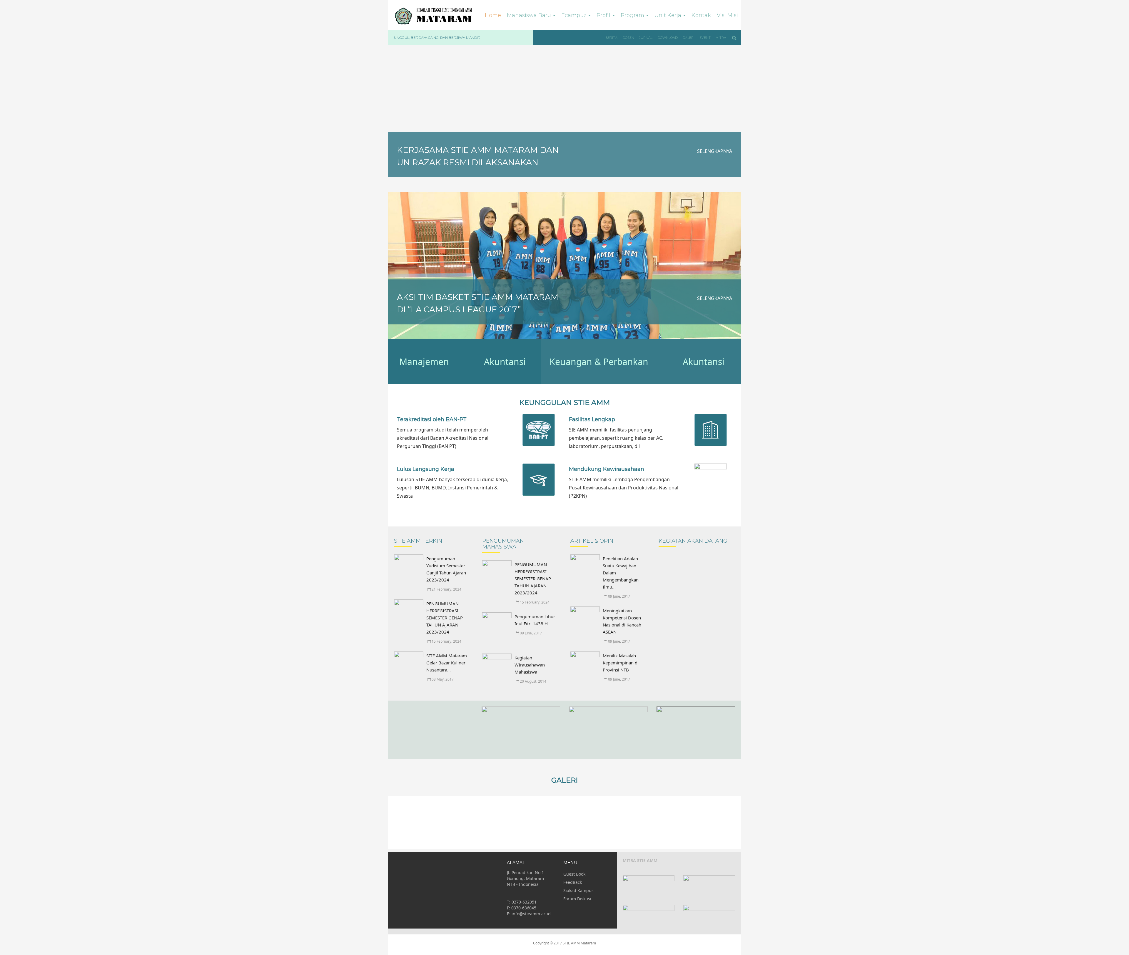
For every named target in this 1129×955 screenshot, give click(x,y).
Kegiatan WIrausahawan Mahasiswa (530, 665)
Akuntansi (505, 362)
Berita (611, 38)
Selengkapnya (714, 151)
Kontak (701, 15)
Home (493, 15)
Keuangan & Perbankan (599, 362)
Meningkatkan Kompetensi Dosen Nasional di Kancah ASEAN (622, 621)
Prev (395, 822)
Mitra (721, 38)
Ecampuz (574, 15)
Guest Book (574, 874)
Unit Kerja (668, 15)
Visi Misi (727, 15)
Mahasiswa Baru (529, 15)
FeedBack (572, 882)
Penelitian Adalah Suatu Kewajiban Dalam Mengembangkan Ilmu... (621, 573)
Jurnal (645, 38)
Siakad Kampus (578, 890)
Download (667, 38)
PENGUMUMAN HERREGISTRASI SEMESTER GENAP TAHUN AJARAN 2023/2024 (444, 618)
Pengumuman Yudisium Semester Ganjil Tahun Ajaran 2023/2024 (446, 569)
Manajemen (424, 362)
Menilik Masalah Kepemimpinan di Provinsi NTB (621, 663)
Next (733, 822)
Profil (604, 15)
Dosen (628, 38)
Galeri (688, 38)
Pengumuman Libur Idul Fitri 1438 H (535, 620)
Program (633, 15)
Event (705, 38)
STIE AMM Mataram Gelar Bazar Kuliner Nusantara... (446, 663)
